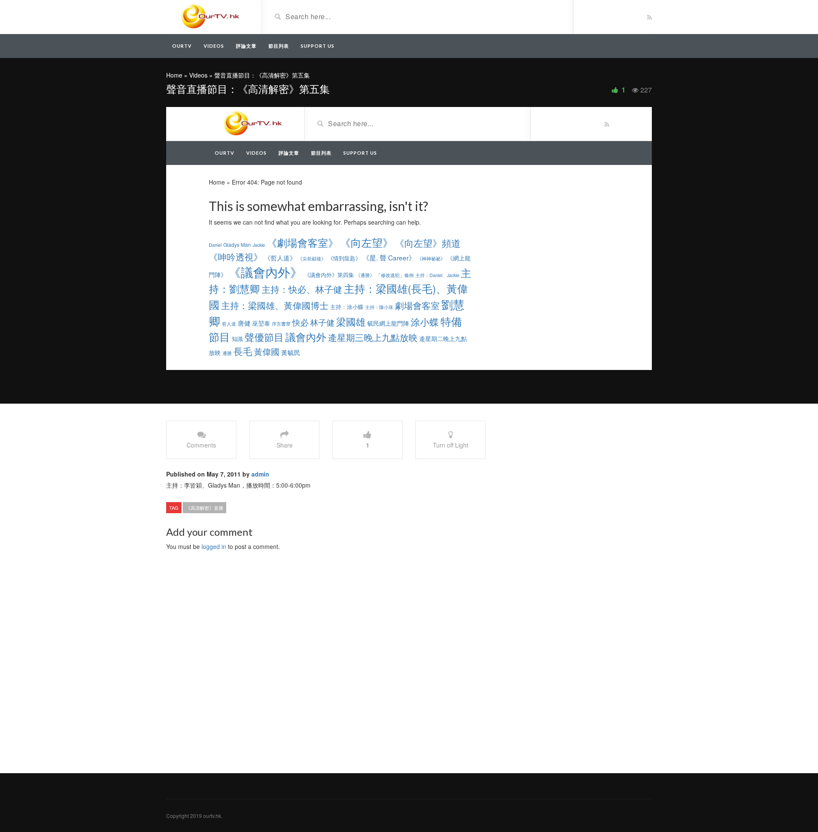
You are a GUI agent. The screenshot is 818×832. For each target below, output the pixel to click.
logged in (214, 546)
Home (174, 75)
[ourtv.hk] (210, 16)
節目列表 (278, 46)
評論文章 (246, 46)
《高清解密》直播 (204, 507)
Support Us (317, 46)
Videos (214, 46)
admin (260, 474)
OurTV (182, 46)
